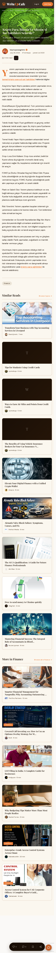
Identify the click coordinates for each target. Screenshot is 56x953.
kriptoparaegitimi (17, 50)
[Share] (40, 947)
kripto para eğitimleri (31, 267)
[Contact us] (48, 947)
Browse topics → (45, 296)
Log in (36, 4)
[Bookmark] (33, 947)
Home (3, 10)
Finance (10, 10)
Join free (47, 4)
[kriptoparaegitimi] (5, 51)
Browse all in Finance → (43, 660)
